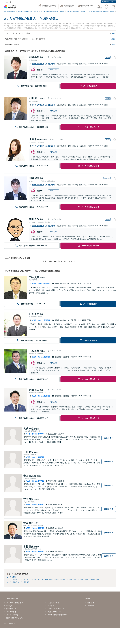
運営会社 (90, 603)
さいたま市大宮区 (34, 579)
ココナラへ (9, 2)
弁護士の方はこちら (108, 2)
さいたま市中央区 (38, 434)
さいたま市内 (11, 577)
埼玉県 (34, 283)
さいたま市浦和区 (44, 283)
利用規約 (51, 606)
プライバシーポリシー (56, 609)
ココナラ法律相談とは (14, 603)
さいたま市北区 (23, 579)
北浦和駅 (58, 357)
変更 (113, 33)
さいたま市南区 (95, 579)
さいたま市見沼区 (47, 579)
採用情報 (90, 606)
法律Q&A (9, 606)
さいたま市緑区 (12, 582)
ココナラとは (11, 612)
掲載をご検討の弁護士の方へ (58, 615)
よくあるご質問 (12, 615)
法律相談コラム (12, 609)
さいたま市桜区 (37, 64)
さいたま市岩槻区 (23, 582)
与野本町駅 (52, 434)
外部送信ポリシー (54, 612)
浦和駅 (57, 283)
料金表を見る (53, 69)
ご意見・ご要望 (53, 603)
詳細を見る (108, 438)
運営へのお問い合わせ (14, 618)
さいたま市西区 (12, 579)
